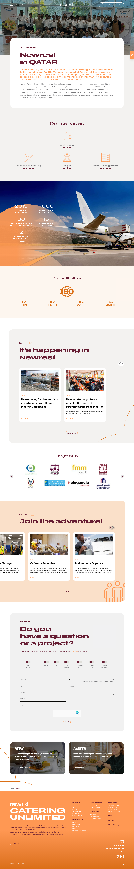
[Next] (110, 527)
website (75, 651)
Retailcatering (66, 666)
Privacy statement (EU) (108, 864)
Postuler (78, 577)
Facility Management (77, 815)
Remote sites (75, 813)
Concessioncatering (79, 666)
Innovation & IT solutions (115, 811)
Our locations (110, 4)
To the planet (93, 805)
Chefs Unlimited (112, 807)
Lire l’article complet (28, 419)
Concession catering (77, 811)
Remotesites (92, 666)
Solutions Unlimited (113, 805)
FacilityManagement (104, 666)
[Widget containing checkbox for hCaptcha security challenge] (67, 713)
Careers (24, 5)
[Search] (120, 5)
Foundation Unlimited (96, 818)
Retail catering (76, 809)
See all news (71, 433)
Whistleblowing (113, 825)
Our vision (74, 828)
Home (12, 788)
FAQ (89, 864)
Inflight (46, 665)
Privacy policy (120, 864)
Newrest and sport (95, 816)
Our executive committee (79, 830)
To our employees (95, 807)
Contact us (15, 843)
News (17, 5)
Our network (75, 826)
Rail (56, 665)
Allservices (28, 666)
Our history (75, 822)
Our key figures (76, 824)
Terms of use (96, 864)
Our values (93, 814)
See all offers (67, 592)
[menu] (11, 5)
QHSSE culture (112, 809)
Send (67, 722)
